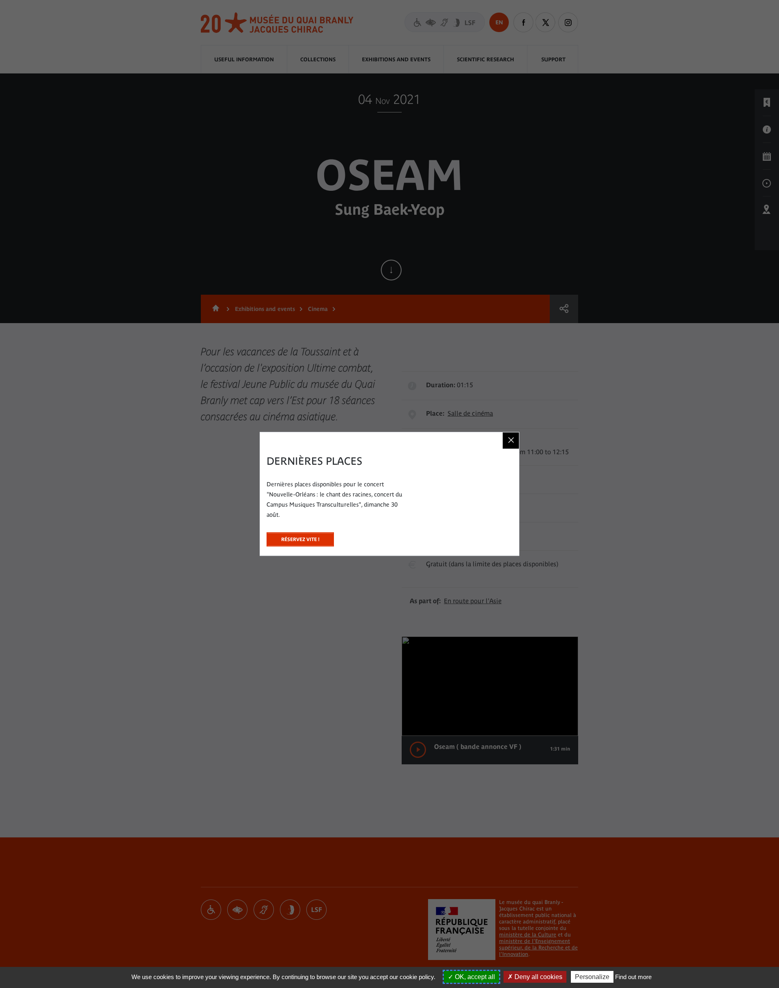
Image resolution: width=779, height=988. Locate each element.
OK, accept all (474, 976)
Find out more (633, 976)
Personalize (592, 976)
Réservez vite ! (300, 537)
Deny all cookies (537, 976)
